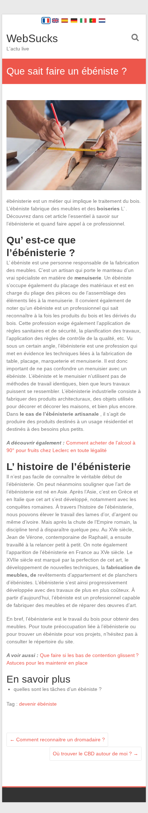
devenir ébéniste (38, 704)
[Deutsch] (74, 20)
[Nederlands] (102, 20)
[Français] (46, 20)
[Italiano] (83, 20)
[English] (55, 20)
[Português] (92, 20)
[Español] (64, 20)
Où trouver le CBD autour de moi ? (95, 753)
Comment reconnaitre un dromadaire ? (57, 739)
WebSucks (32, 38)
